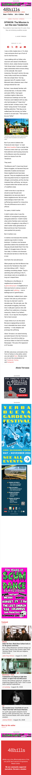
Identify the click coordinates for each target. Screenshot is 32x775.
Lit (3, 706)
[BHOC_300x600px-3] (14, 515)
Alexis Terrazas (21, 36)
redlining (16, 290)
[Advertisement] (14, 541)
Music (4, 642)
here (16, 356)
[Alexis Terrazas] (10, 36)
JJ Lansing (6, 687)
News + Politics (13, 19)
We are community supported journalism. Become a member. (16, 768)
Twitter (16, 360)
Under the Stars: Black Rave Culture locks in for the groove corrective (16, 644)
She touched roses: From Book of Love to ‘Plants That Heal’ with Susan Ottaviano (15, 709)
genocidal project (11, 286)
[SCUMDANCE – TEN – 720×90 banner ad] (16, 4)
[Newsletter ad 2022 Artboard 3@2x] (17, 398)
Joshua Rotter (7, 720)
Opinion (21, 19)
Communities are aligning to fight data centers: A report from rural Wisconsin (14, 677)
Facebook (10, 360)
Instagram (10, 362)
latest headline (11, 147)
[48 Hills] (16, 10)
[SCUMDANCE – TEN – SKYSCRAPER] (14, 618)
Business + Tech (8, 675)
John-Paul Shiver (8, 656)
